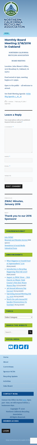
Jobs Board (7, 386)
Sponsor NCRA (9, 372)
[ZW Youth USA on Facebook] (26, 346)
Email (7, 166)
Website (8, 175)
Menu (6, 33)
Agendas (7, 103)
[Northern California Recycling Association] (11, 9)
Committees (8, 367)
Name (7, 156)
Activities (7, 381)
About (5, 362)
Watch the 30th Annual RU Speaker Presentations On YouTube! (17, 302)
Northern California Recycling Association (14, 23)
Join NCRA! (9, 237)
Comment (9, 127)
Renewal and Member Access (16, 240)
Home (5, 357)
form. (24, 400)
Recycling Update (10, 376)
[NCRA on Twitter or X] (21, 346)
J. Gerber (10, 101)
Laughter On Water (26, 440)
